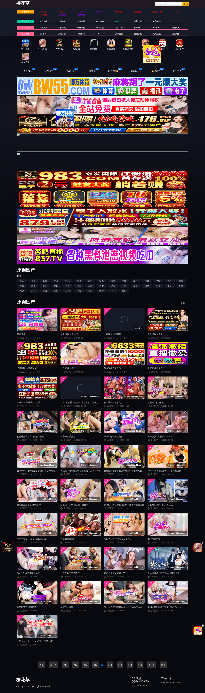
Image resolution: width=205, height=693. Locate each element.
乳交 (181, 286)
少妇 (113, 286)
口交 (147, 286)
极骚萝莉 (81, 34)
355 (140, 665)
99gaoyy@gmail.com (171, 682)
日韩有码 (62, 21)
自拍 (33, 280)
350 (95, 665)
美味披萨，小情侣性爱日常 (160, 436)
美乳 (90, 280)
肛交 (33, 291)
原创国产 (119, 21)
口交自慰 (62, 27)
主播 (135, 286)
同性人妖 (119, 27)
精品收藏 (25, 27)
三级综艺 (157, 27)
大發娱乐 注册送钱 (112, 334)
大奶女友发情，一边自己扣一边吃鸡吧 (35, 641)
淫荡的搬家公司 (67, 539)
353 (120, 665)
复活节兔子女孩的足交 (114, 573)
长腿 (124, 280)
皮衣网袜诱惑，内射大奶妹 (160, 505)
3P (113, 291)
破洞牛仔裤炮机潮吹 (113, 436)
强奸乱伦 (81, 27)
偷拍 (22, 280)
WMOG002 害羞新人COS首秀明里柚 (164, 471)
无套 (101, 291)
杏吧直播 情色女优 (156, 368)
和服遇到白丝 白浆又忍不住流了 (119, 539)
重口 (124, 291)
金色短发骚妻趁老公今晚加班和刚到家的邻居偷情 (127, 471)
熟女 (67, 286)
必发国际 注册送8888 (27, 368)
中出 (79, 291)
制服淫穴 (43, 27)
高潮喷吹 (157, 34)
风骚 (56, 280)
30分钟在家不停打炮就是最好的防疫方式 (123, 607)
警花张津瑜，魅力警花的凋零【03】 (164, 573)
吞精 (67, 291)
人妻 (101, 286)
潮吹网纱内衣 (154, 539)
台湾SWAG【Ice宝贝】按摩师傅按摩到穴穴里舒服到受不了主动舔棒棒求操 (51, 471)
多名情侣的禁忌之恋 (113, 402)
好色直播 (21, 334)
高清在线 (25, 21)
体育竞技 (27, 71)
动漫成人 (176, 27)
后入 (22, 291)
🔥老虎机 (156, 71)
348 (75, 665)
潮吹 (33, 286)
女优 (45, 286)
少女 (124, 286)
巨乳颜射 (176, 34)
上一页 (53, 665)
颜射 (56, 291)
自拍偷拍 (81, 21)
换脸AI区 (138, 27)
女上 (45, 291)
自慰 (181, 280)
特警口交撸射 (66, 607)
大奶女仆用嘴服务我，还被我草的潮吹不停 (80, 471)
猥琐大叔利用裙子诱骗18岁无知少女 (164, 607)
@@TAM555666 (139, 685)
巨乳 (101, 280)
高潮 (22, 286)
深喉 (158, 286)
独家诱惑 (119, 34)
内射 (90, 291)
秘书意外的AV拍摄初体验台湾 (74, 505)
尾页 (163, 665)
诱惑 (67, 280)
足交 (169, 286)
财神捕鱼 (177, 71)
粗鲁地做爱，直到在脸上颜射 (30, 436)
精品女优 (100, 27)
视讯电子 (134, 71)
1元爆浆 (92, 71)
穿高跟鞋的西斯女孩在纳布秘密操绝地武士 (124, 505)
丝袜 (135, 280)
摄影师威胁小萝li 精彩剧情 (29, 505)
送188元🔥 (113, 71)
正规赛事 (49, 71)
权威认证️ (70, 71)
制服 (158, 280)
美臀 (113, 280)
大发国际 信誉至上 (156, 334)
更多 (183, 303)
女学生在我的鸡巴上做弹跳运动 (31, 539)
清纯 (79, 280)
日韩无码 (138, 21)
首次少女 (138, 34)
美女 (90, 286)
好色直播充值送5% (112, 368)
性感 (45, 280)
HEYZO (100, 34)
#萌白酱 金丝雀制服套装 (28, 573)
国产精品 (43, 21)
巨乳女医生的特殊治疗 (70, 573)
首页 (42, 665)
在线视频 (25, 34)
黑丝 (147, 280)
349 (85, 665)
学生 (79, 286)
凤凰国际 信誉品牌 (69, 334)
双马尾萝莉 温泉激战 (26, 607)
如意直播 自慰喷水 (69, 368)
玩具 (169, 280)
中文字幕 (100, 21)
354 (130, 665)
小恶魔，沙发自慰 (156, 402)
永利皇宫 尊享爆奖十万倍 (29, 402)
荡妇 (56, 286)
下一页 (151, 665)
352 (110, 665)
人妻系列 (62, 34)
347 (65, 665)
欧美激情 (157, 21)
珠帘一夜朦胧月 (67, 436)
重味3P (43, 34)
